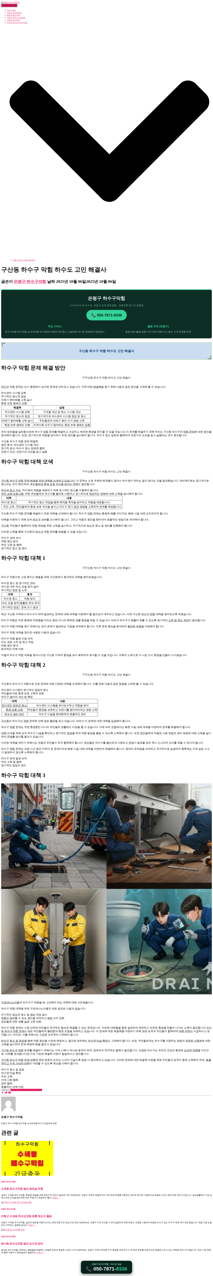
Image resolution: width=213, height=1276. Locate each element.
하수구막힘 (11, 10)
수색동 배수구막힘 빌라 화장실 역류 (22, 1188)
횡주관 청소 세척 (13, 15)
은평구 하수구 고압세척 (16, 18)
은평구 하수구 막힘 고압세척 (24, 260)
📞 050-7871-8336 (106, 315)
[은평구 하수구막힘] (10, 2)
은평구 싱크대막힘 (14, 13)
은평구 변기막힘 (13, 20)
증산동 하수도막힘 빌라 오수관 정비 (22, 1243)
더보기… (55, 1198)
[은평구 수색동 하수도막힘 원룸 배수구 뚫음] (16, 1202)
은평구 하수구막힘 (33, 1090)
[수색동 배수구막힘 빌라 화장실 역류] (27, 1175)
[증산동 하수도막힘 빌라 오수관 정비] (13, 1230)
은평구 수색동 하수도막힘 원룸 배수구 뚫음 (26, 1216)
